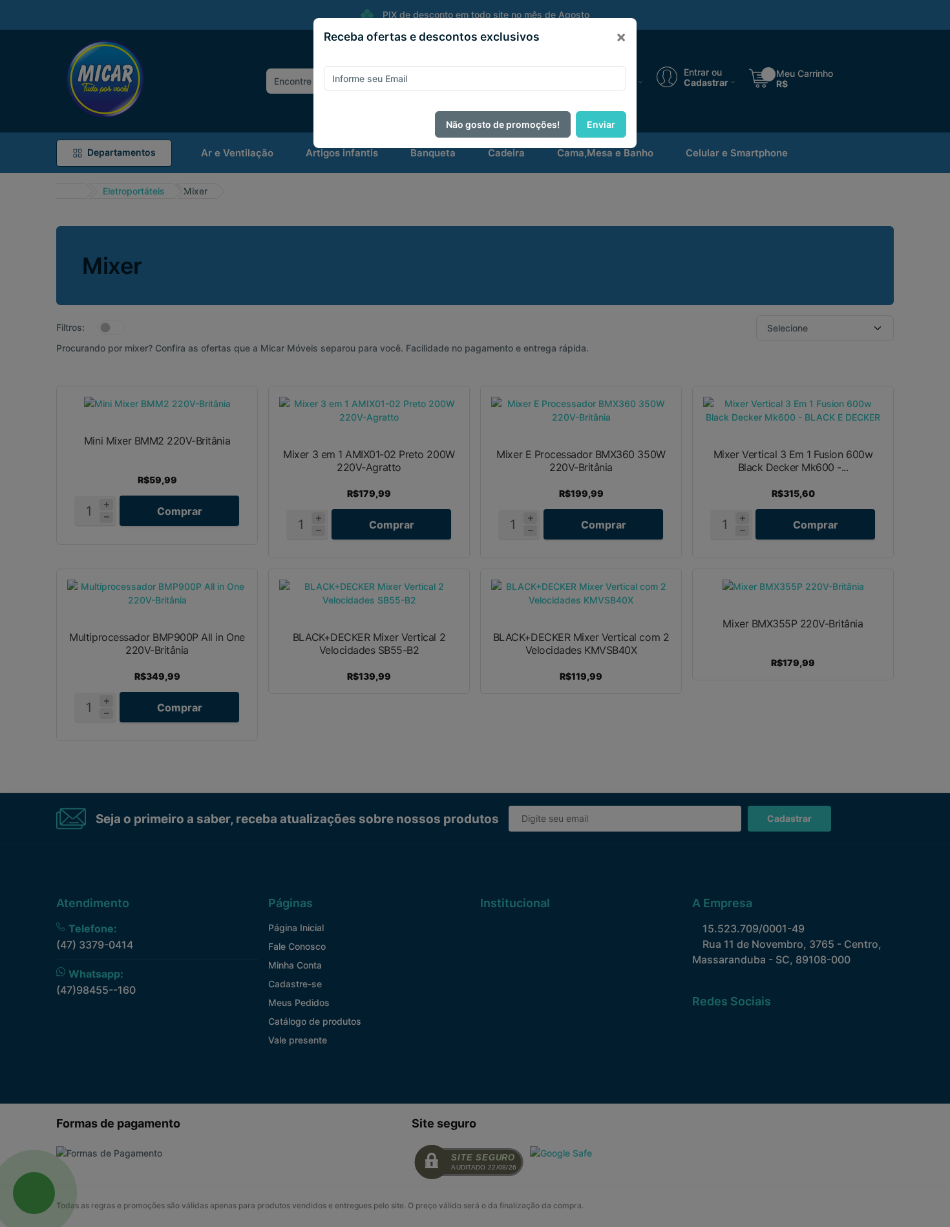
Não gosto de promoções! (503, 124)
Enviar (601, 124)
